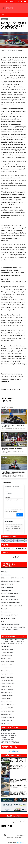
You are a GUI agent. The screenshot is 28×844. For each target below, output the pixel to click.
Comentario (7, 497)
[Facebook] (15, 1)
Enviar (20, 515)
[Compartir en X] (7, 401)
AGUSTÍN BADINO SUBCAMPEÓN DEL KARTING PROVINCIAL (13, 472)
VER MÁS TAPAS (14, 751)
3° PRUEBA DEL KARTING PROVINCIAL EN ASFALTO (13, 426)
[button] (6, 1)
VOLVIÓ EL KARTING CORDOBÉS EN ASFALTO (12, 448)
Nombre (6, 490)
